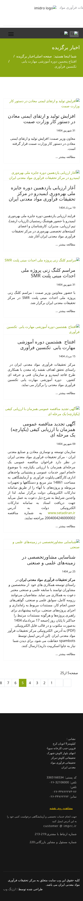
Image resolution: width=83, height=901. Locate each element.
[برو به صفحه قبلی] (59, 683)
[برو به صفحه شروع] (67, 683)
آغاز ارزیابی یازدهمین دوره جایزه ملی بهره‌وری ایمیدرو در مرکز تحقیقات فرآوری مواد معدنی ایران (42, 193)
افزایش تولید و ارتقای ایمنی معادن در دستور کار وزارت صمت (41, 118)
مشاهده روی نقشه (61, 808)
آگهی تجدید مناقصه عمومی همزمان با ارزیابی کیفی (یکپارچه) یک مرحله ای (43, 429)
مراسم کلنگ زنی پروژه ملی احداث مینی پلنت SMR (48, 273)
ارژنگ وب (9, 889)
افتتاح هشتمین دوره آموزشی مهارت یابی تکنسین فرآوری (46, 344)
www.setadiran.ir (61, 512)
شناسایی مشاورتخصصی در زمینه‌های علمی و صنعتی (48, 559)
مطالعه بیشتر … (65, 157)
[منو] (10, 34)
